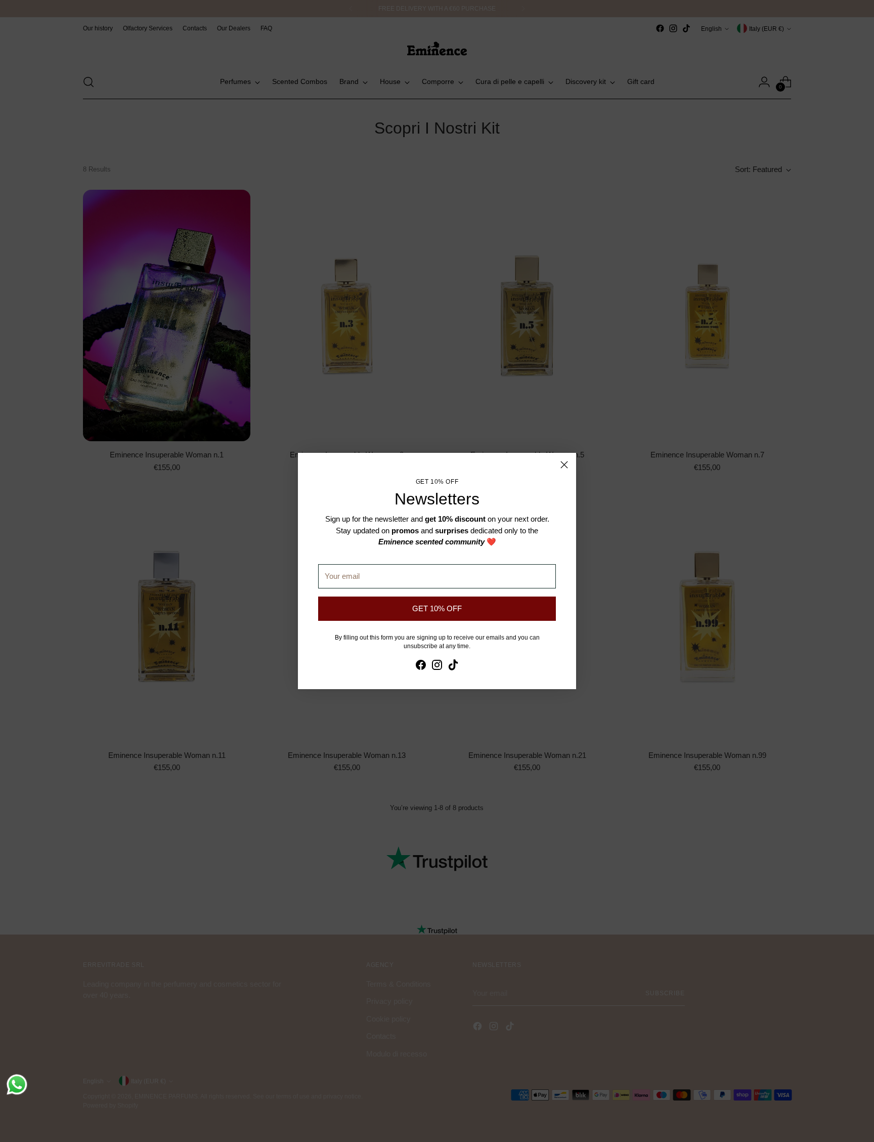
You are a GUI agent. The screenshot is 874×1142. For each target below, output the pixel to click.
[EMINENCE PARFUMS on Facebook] (421, 666)
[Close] (564, 465)
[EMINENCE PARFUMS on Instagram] (437, 666)
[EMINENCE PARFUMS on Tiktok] (453, 666)
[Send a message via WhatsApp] (17, 1084)
